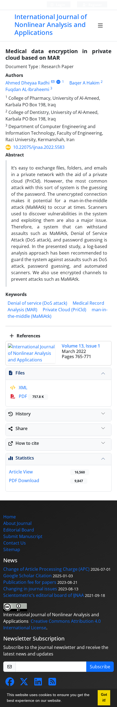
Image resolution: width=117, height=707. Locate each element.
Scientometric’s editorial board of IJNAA (43, 595)
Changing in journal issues (30, 589)
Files (20, 373)
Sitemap (11, 549)
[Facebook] (9, 683)
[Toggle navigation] (100, 25)
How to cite (27, 443)
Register (95, 4)
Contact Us (14, 543)
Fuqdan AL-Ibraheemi (27, 89)
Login (60, 4)
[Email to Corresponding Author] (53, 81)
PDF (31, 396)
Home (9, 517)
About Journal (17, 523)
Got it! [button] (104, 697)
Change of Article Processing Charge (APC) (46, 569)
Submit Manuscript (22, 536)
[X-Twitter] (23, 683)
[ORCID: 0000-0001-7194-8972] (58, 81)
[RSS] (52, 683)
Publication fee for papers (29, 582)
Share (21, 428)
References (28, 336)
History (23, 414)
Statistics (25, 458)
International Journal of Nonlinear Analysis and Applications (50, 24)
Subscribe (100, 667)
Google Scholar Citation (27, 576)
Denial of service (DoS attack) (37, 303)
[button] (63, 701)
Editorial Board (18, 530)
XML (22, 388)
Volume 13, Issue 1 (81, 346)
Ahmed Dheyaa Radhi (27, 83)
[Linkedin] (38, 683)
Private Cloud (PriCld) (64, 310)
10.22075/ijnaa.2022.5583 (38, 147)
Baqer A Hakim (84, 83)
